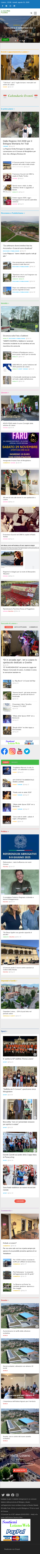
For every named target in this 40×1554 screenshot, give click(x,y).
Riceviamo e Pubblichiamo (11, 251)
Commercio (6, 462)
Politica (10, 611)
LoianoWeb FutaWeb (5, 11)
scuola (5, 1335)
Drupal (17, 1549)
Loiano (3, 2)
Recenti (14, 762)
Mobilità (15, 192)
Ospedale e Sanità (9, 1014)
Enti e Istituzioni (16, 25)
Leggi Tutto (20, 1470)
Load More (20, 1201)
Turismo (5, 146)
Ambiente (15, 279)
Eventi (5, 87)
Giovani (14, 178)
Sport (20, 369)
